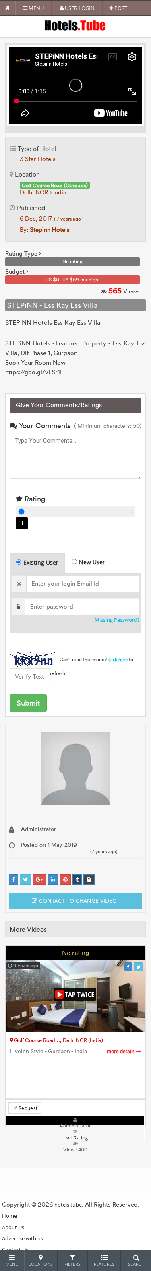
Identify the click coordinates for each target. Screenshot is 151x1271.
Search (136, 1264)
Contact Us (15, 1249)
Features (104, 1264)
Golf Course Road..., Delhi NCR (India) (58, 1040)
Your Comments (44, 425)
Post (120, 8)
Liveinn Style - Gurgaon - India (73, 1051)
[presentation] (38, 563)
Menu (35, 8)
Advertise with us (22, 1238)
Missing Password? (117, 620)
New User (92, 562)
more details (121, 1051)
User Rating (75, 1138)
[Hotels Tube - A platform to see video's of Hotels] (75, 24)
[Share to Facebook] (13, 879)
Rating (34, 498)
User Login (79, 8)
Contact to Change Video (77, 900)
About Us (13, 1227)
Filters (72, 1264)
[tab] (37, 563)
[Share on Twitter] (25, 879)
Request (27, 1108)
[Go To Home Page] (7, 8)
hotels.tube (68, 1204)
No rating (75, 953)
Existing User (40, 562)
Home (9, 1215)
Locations (41, 1264)
